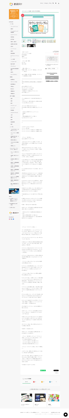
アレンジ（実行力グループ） (15, 153)
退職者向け (13, 91)
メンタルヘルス (13, 61)
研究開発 (12, 110)
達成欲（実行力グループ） (15, 156)
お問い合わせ (12, 207)
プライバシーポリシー (45, 412)
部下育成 (12, 39)
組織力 (12, 28)
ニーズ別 (11, 126)
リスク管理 (13, 59)
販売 (11, 103)
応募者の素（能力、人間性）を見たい (15, 137)
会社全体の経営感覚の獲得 (15, 69)
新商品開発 (13, 53)
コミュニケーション (14, 26)
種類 (46, 68)
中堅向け (12, 86)
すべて (26, 381)
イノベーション (13, 48)
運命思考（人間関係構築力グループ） (15, 174)
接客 (11, 100)
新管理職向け (13, 84)
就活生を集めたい (14, 139)
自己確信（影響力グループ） (15, 160)
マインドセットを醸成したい (15, 133)
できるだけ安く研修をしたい (15, 143)
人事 (11, 114)
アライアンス (13, 66)
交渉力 (12, 46)
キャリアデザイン (14, 74)
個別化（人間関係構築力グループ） (15, 163)
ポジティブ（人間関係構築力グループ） (15, 177)
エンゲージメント (14, 34)
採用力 (12, 72)
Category (46, 3)
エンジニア (13, 107)
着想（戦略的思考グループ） (15, 184)
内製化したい (13, 145)
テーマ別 (11, 23)
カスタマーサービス (14, 112)
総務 (11, 117)
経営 (11, 124)
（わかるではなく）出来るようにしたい (15, 130)
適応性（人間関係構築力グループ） (15, 170)
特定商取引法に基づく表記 (13, 204)
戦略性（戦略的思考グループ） (15, 181)
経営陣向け (13, 79)
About (41, 3)
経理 (11, 119)
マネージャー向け (14, 81)
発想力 (12, 51)
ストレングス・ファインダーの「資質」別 (14, 149)
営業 (11, 98)
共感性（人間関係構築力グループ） (15, 167)
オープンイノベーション (15, 56)
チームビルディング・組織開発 (15, 32)
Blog (50, 3)
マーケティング (13, 105)
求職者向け (13, 93)
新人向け (12, 88)
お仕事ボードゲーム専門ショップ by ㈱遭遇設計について (13, 199)
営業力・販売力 (13, 41)
